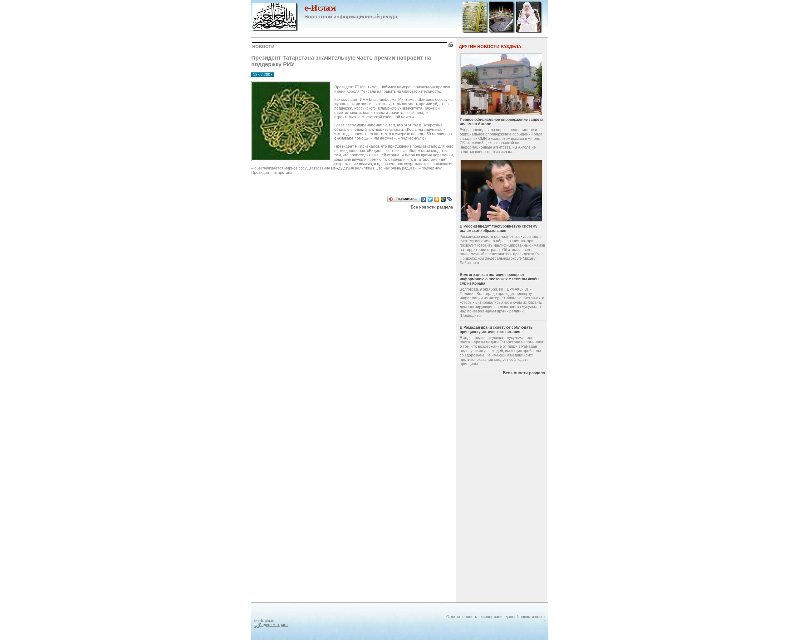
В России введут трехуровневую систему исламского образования (498, 228)
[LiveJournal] (450, 199)
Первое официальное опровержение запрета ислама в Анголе (501, 121)
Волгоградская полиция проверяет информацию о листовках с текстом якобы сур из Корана (499, 279)
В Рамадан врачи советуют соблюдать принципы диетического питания (496, 329)
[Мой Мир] (443, 199)
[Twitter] (430, 199)
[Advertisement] (330, 217)
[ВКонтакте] (423, 199)
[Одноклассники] (437, 199)
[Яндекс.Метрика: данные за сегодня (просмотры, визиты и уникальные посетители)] (271, 625)
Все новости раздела (432, 207)
